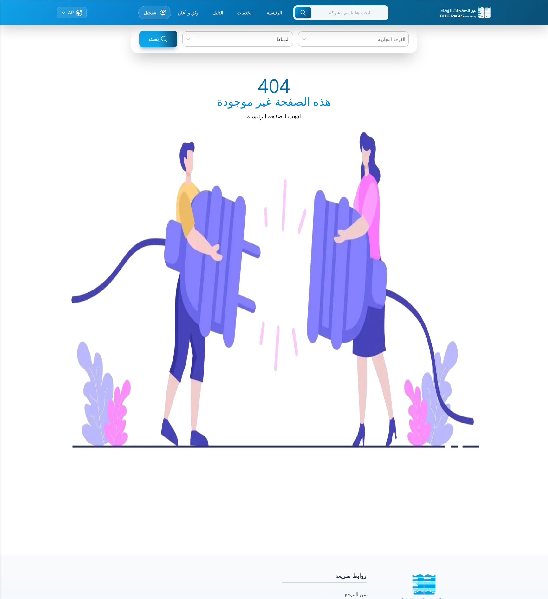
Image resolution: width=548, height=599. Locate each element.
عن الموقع (356, 594)
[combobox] (404, 39)
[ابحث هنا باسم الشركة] (303, 12)
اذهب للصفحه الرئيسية (274, 116)
